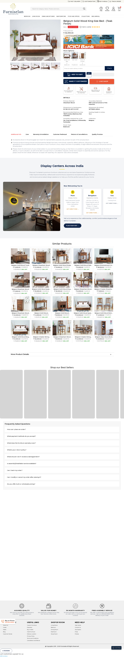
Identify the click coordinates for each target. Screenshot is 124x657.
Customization (89, 1)
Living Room (54, 625)
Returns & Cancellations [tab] (79, 134)
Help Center (78, 625)
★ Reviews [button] (6, 650)
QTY (89, 73)
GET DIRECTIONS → (73, 209)
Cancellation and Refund (33, 640)
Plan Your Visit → (72, 225)
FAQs (76, 631)
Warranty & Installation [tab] (41, 134)
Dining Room (54, 629)
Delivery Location (31, 634)
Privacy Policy (30, 636)
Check (109, 68)
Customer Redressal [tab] (60, 134)
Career (5, 627)
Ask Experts (78, 629)
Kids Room (54, 631)
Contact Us (78, 627)
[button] (96, 27)
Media (4, 629)
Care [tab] (27, 134)
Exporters (29, 627)
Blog (4, 631)
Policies (77, 634)
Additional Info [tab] (16, 134)
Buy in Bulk (103, 1)
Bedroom (53, 627)
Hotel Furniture (31, 631)
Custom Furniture (32, 625)
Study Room (54, 634)
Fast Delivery (75, 1)
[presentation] (11, 66)
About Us (5, 625)
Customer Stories (7, 634)
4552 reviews (3, 656)
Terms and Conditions (32, 638)
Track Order (116, 1)
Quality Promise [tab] (97, 134)
